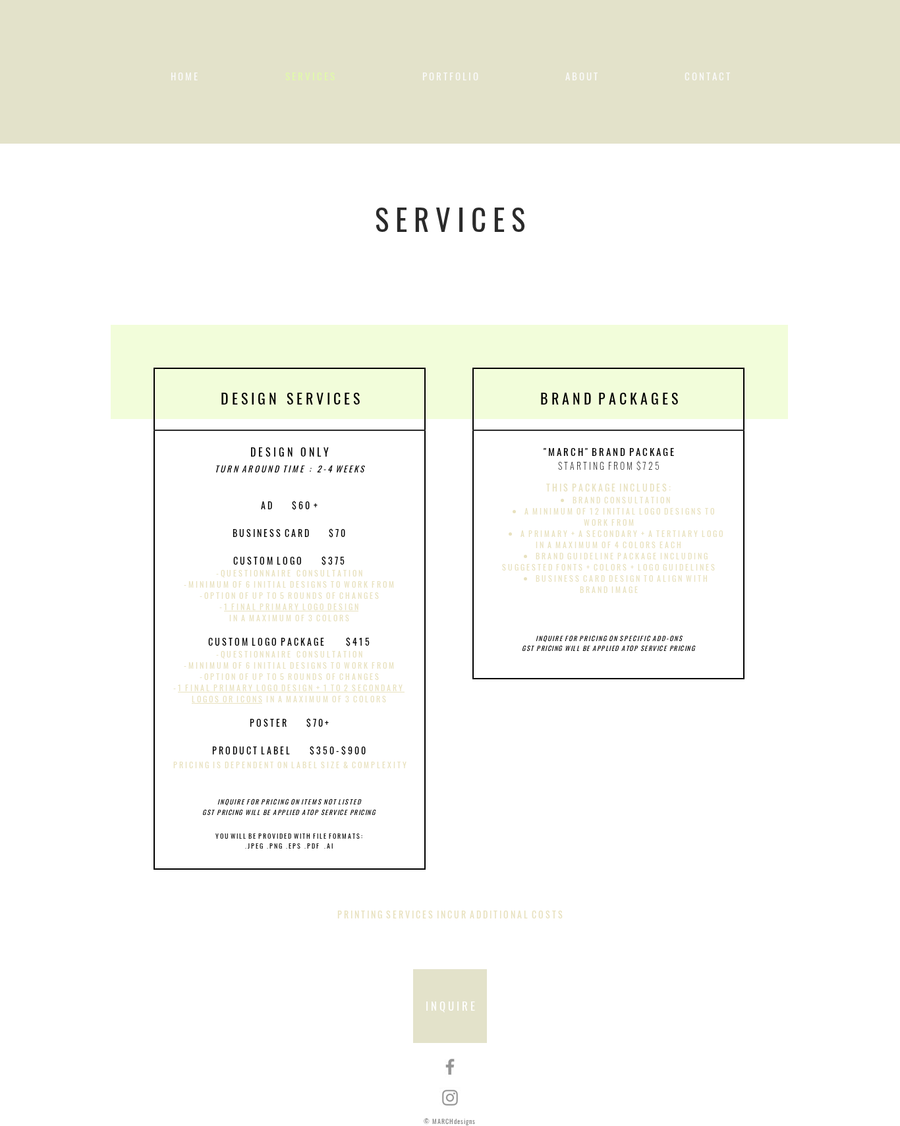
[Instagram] (450, 1097)
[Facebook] (450, 1066)
